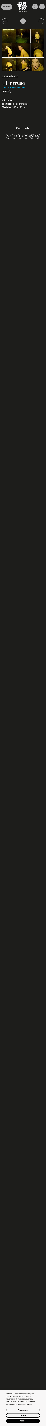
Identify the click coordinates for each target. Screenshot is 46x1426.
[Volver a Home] (22, 7)
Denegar (23, 1415)
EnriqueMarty (10, 76)
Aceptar (23, 1421)
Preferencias (23, 1410)
